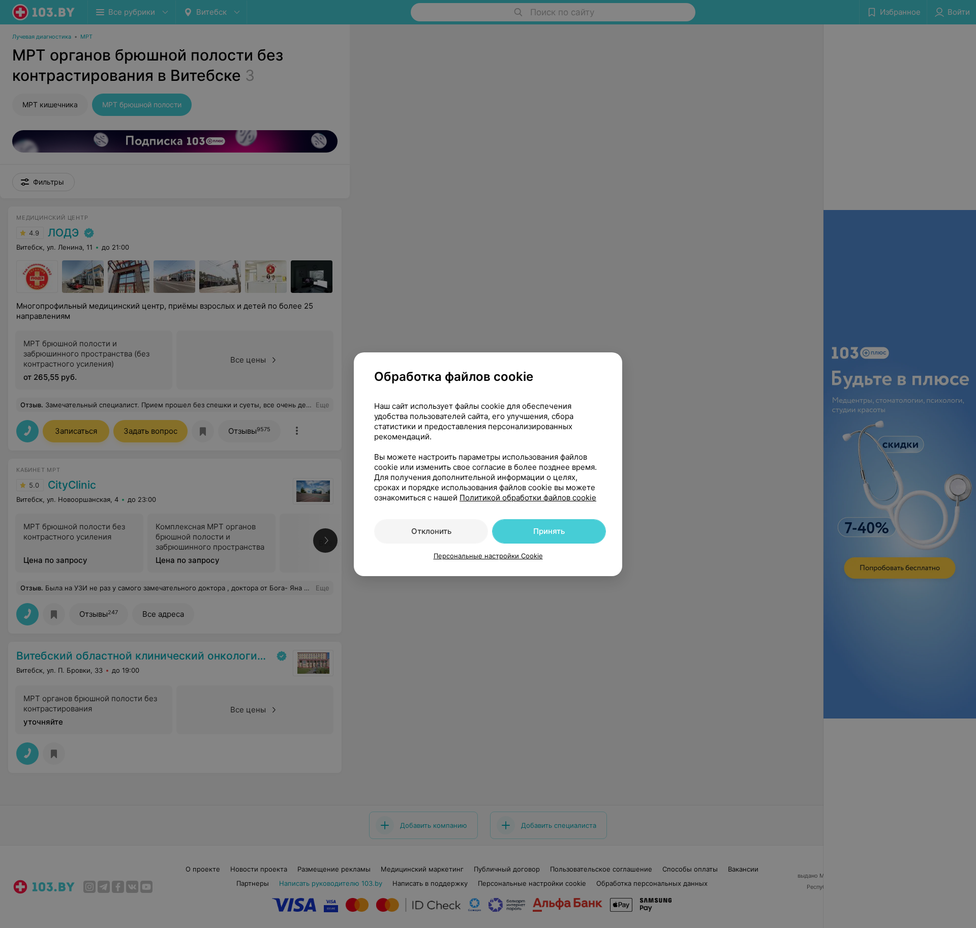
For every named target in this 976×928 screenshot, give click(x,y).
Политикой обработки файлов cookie (528, 497)
